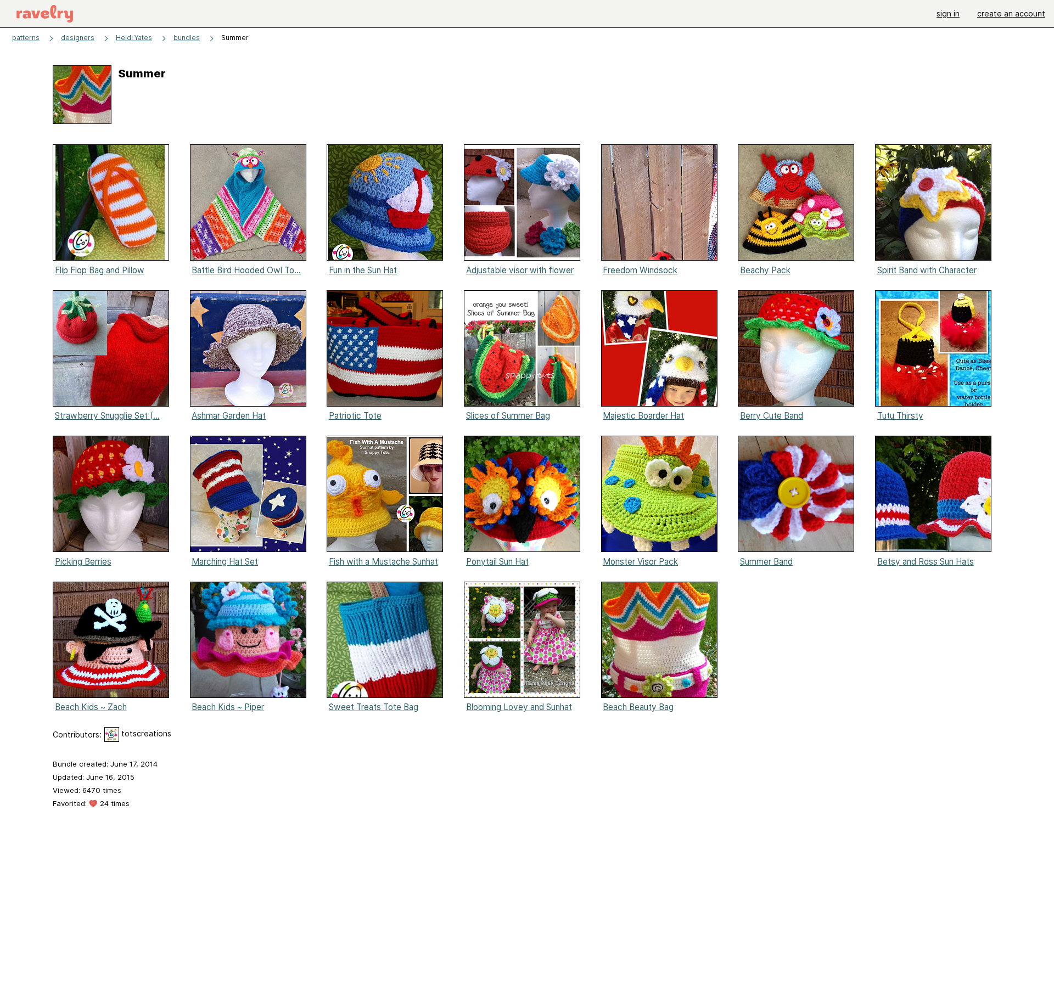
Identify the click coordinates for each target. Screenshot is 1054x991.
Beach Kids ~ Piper (228, 707)
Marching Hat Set (225, 561)
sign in (948, 13)
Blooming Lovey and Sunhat (519, 707)
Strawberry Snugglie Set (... (107, 415)
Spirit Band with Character (927, 270)
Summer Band (766, 561)
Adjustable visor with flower (520, 270)
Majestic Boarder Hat (643, 415)
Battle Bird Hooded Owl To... (246, 270)
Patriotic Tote (355, 415)
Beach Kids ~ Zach (91, 707)
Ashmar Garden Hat (229, 415)
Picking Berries (83, 561)
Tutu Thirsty (900, 415)
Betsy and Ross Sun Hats (925, 561)
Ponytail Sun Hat (497, 561)
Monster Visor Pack (640, 561)
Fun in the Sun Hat (363, 270)
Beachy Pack (765, 270)
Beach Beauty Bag (638, 707)
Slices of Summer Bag (508, 415)
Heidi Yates (134, 37)
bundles (186, 37)
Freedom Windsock (640, 270)
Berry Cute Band (771, 415)
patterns (26, 37)
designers (77, 37)
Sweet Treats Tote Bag (373, 707)
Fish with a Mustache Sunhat (383, 561)
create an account (1011, 13)
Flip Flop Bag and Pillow (99, 270)
